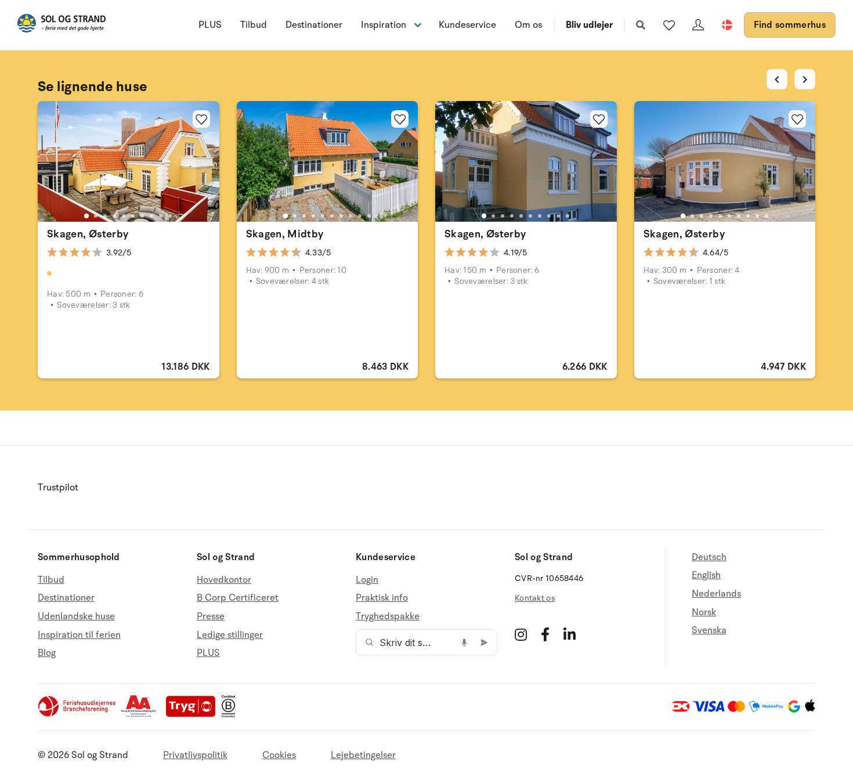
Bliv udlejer (589, 25)
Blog (47, 653)
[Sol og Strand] (61, 25)
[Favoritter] (669, 25)
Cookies (279, 755)
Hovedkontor (224, 580)
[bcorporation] (231, 714)
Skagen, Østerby (87, 234)
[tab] (86, 216)
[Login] (698, 25)
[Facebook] (545, 634)
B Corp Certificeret (238, 597)
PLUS (210, 25)
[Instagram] (521, 634)
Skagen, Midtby (285, 234)
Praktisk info (382, 597)
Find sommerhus (790, 25)
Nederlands (716, 593)
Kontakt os (535, 598)
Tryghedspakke (388, 616)
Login (367, 580)
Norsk (704, 612)
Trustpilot (58, 487)
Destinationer (313, 25)
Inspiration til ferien (79, 635)
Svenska (709, 630)
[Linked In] (569, 634)
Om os (528, 25)
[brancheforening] (78, 714)
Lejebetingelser (363, 755)
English (706, 575)
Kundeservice (467, 25)
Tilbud (253, 25)
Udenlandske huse (76, 616)
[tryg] (193, 714)
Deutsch (709, 557)
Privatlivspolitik (195, 755)
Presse (211, 616)
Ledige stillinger (230, 635)
